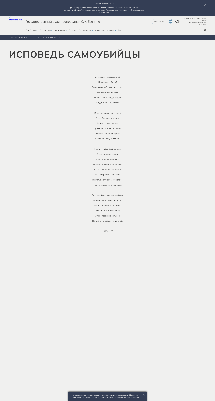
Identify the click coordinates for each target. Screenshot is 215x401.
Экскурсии (159, 22)
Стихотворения (48, 38)
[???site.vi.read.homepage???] (15, 23)
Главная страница (18, 38)
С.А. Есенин (31, 30)
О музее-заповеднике (104, 30)
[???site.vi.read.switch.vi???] (177, 21)
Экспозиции (60, 30)
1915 (59, 38)
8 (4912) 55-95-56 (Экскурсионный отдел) (195, 19)
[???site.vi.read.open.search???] (205, 30)
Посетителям (45, 30)
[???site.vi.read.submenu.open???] (36, 30)
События (72, 30)
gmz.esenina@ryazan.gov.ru (197, 22)
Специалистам (85, 30)
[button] (205, 5)
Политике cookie (132, 397)
